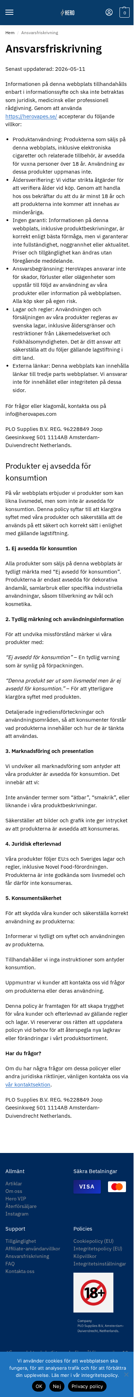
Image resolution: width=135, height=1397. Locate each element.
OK (39, 1386)
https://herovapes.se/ (31, 116)
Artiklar (13, 1183)
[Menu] (16, 12)
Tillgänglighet (20, 1241)
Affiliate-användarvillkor (32, 1248)
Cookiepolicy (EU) (93, 1241)
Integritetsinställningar (99, 1263)
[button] (124, 13)
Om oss (13, 1191)
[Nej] (126, 1374)
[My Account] (109, 13)
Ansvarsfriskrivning (27, 1256)
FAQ (10, 1263)
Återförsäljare (21, 1206)
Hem (9, 32)
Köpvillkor (84, 1256)
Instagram (16, 1213)
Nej (57, 1386)
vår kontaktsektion (27, 1084)
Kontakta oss (20, 1271)
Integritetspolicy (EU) (97, 1248)
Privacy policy (87, 1386)
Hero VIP (15, 1198)
